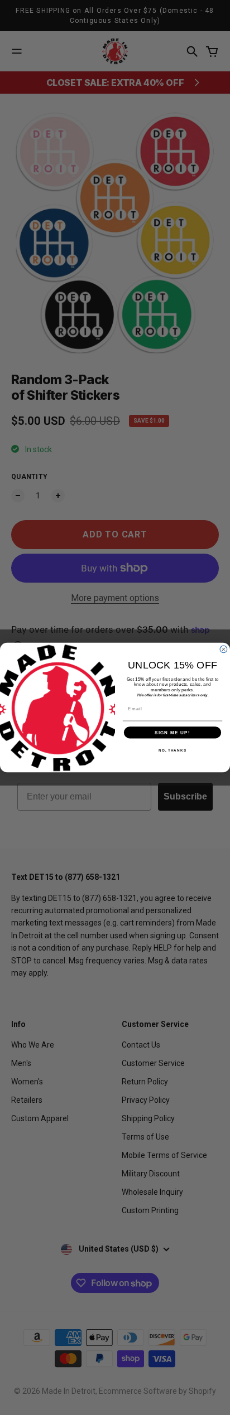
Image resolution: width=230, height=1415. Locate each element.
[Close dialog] (223, 649)
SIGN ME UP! (172, 732)
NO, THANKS (172, 750)
